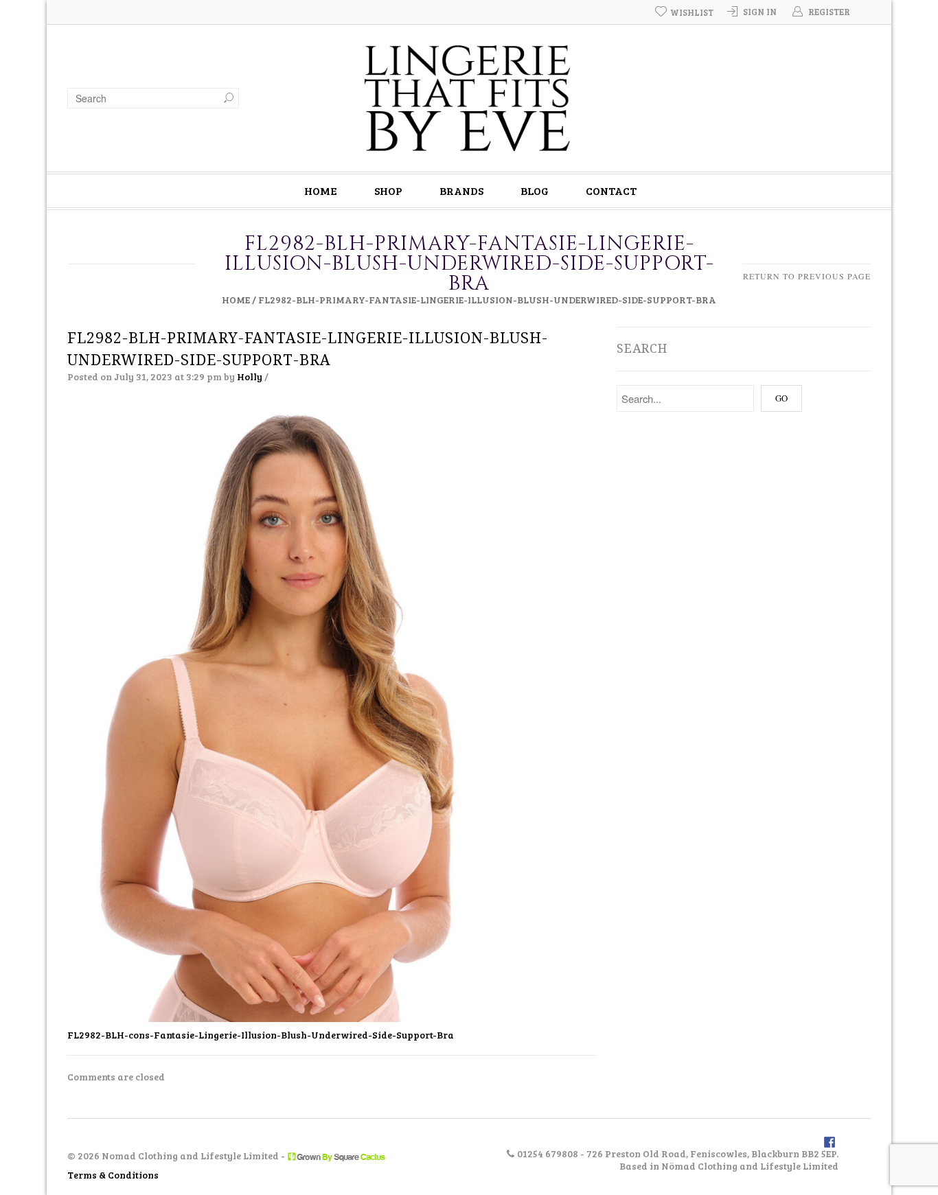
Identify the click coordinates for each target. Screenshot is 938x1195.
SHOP (388, 190)
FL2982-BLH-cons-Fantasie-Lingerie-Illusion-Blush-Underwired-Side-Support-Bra (260, 1034)
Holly (249, 376)
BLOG (535, 190)
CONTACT (611, 190)
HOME (320, 190)
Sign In (760, 11)
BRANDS (461, 190)
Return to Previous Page (807, 276)
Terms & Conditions (113, 1174)
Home (236, 299)
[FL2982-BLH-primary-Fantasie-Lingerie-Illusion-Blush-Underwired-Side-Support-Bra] (288, 711)
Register (829, 11)
